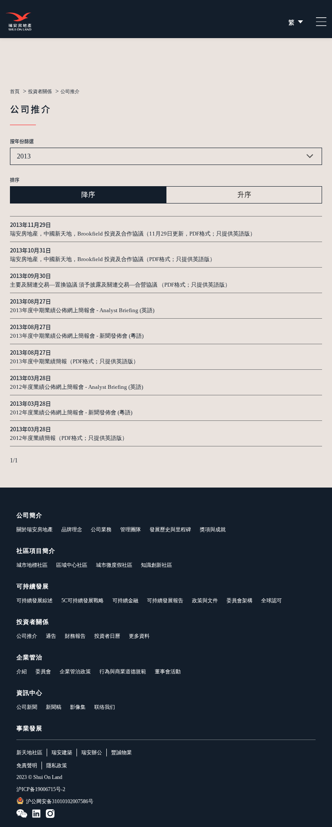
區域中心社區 (71, 565)
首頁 (14, 91)
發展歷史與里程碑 (170, 530)
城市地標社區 (32, 565)
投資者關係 (40, 91)
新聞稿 (53, 707)
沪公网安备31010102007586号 (59, 801)
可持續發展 (32, 586)
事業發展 (29, 728)
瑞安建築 (61, 752)
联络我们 (104, 707)
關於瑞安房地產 (34, 530)
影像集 (78, 707)
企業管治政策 (75, 672)
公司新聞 (26, 707)
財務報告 (75, 636)
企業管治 (29, 657)
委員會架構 (239, 601)
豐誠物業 (121, 752)
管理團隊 (130, 530)
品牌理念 (71, 530)
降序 (88, 194)
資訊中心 (29, 693)
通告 (51, 636)
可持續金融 (125, 601)
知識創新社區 (156, 565)
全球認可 (271, 601)
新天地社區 (29, 752)
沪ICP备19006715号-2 (40, 789)
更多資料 (139, 636)
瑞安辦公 (91, 752)
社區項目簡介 (35, 551)
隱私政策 (56, 765)
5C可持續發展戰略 (82, 601)
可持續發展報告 (165, 601)
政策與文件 (205, 601)
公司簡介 (29, 515)
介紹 (21, 672)
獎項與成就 (213, 530)
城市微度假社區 (114, 565)
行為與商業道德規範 (122, 672)
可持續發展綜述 (34, 601)
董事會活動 (168, 672)
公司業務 (101, 530)
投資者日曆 (107, 636)
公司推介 (26, 636)
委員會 (43, 672)
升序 (244, 194)
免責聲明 (26, 765)
